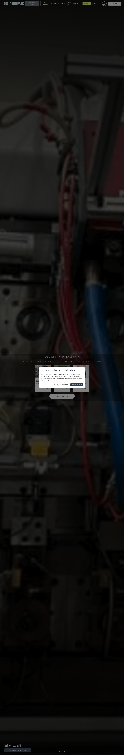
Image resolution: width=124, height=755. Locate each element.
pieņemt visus (77, 385)
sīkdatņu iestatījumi (61, 385)
